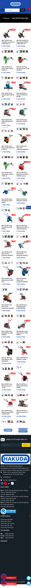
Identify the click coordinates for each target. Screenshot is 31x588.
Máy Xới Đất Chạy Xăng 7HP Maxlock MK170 (7, 121)
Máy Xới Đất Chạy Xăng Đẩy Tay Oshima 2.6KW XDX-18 (8, 42)
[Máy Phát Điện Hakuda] (8, 430)
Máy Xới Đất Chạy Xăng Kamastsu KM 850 (7, 280)
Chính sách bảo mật (6, 525)
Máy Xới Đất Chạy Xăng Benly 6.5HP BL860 (7, 227)
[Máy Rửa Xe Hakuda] (23, 430)
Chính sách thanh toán (7, 527)
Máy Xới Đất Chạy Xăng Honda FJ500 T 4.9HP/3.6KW (8, 412)
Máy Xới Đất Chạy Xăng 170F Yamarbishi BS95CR (22, 147)
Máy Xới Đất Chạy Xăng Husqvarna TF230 (7, 385)
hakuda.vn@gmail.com (9, 480)
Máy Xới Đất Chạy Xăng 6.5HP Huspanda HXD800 (22, 280)
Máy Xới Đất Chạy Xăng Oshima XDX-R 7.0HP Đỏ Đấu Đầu (22, 227)
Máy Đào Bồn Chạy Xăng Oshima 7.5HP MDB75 (22, 333)
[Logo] (15, 4)
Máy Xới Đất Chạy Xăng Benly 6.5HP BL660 (7, 200)
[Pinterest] (8, 483)
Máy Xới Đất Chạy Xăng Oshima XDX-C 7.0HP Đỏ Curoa (22, 174)
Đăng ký (26, 445)
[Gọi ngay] (3, 576)
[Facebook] (2, 483)
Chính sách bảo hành (7, 519)
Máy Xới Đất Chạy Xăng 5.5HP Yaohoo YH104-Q (7, 174)
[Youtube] (5, 483)
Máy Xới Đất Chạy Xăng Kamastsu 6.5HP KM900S (21, 306)
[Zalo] (12, 483)
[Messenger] (29, 583)
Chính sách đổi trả (6, 521)
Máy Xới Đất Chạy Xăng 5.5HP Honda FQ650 (22, 385)
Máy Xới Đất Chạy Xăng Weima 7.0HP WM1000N (7, 359)
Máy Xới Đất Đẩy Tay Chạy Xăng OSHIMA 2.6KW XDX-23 (22, 42)
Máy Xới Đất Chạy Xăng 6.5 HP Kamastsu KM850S (7, 253)
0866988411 (11, 584)
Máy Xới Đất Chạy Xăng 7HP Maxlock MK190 (22, 94)
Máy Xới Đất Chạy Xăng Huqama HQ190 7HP (8, 94)
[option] (8, 430)
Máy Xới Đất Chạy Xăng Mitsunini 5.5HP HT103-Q (22, 68)
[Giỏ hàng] (28, 11)
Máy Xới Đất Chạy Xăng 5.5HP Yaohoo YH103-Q (7, 68)
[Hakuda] (15, 459)
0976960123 (7, 477)
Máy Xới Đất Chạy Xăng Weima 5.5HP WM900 (7, 333)
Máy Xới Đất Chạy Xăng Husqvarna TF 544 (22, 412)
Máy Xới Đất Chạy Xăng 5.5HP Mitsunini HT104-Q (8, 147)
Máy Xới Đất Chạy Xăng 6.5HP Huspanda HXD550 (22, 253)
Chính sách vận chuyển (7, 523)
